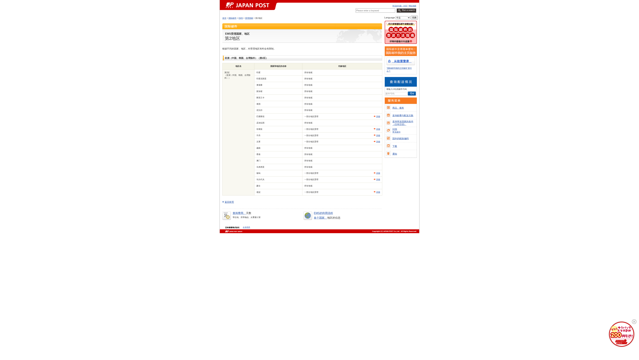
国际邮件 (232, 18)
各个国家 (319, 217)
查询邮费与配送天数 (402, 115)
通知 (394, 153)
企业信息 (246, 227)
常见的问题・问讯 (399, 6)
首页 (224, 18)
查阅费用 (238, 213)
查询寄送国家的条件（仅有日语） (402, 123)
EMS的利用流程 (323, 213)
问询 (396, 130)
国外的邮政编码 (400, 138)
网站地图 (412, 6)
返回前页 (229, 202)
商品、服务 (398, 107)
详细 (378, 116)
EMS (241, 18)
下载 (394, 146)
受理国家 (249, 18)
